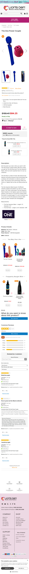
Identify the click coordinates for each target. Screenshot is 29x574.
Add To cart (12, 128)
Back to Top (14, 467)
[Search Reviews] (25, 359)
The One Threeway (7, 259)
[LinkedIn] (15, 504)
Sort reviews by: (5, 363)
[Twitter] (8, 504)
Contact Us (5, 525)
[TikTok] (13, 504)
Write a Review (18, 88)
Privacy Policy (6, 543)
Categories (4, 25)
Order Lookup (6, 535)
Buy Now (8, 270)
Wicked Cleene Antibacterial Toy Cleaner (19, 297)
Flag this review (5, 393)
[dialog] (14, 566)
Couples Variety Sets (7, 27)
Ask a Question (5, 95)
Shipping (5, 538)
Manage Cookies (7, 544)
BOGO (14, 20)
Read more (6, 565)
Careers (5, 519)
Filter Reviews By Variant (7, 367)
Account (18, 517)
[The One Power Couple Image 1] (14, 51)
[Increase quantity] (8, 124)
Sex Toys (10, 25)
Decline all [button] (21, 568)
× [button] (27, 560)
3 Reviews (12, 88)
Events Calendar (20, 534)
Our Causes (5, 523)
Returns (4, 540)
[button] (1, 13)
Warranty (5, 541)
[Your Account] (25, 13)
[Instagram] (2, 504)
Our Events (5, 522)
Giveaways (18, 523)
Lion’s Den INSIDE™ (21, 520)
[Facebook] (10, 504)
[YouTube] (5, 504)
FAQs (4, 536)
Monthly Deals (19, 522)
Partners (5, 520)
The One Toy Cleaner (7, 296)
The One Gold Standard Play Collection (20, 260)
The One (10, 219)
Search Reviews (14, 357)
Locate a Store (19, 519)
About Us (5, 517)
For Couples (16, 25)
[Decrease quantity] (3, 124)
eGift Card (18, 525)
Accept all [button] (7, 568)
